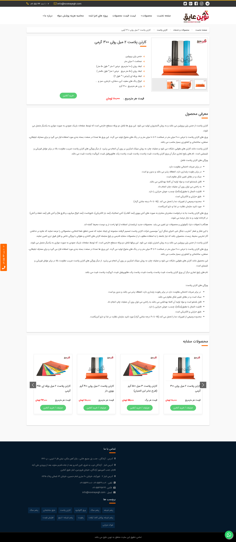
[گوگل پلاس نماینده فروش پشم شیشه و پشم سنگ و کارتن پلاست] (191, 2)
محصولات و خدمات (181, 30)
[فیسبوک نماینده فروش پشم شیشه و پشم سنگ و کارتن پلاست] (197, 2)
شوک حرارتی (108, 525)
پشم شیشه (108, 510)
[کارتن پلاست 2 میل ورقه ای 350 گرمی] (52, 368)
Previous (203, 385)
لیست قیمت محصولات (124, 16)
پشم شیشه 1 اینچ (65, 517)
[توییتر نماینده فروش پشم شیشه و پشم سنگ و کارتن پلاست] (186, 2)
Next (33, 385)
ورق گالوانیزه (80, 510)
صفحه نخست (164, 16)
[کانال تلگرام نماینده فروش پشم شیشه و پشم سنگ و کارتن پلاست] (208, 2)
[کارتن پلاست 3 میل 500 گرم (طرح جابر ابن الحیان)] (139, 368)
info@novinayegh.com (69, 4)
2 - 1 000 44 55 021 (39, 4)
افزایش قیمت (48, 517)
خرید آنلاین (68, 95)
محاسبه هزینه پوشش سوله (70, 16)
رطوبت (81, 517)
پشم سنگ (95, 510)
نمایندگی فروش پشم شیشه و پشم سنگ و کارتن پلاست (195, 16)
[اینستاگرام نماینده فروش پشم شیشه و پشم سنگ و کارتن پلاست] (202, 2)
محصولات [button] (147, 16)
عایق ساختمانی (49, 510)
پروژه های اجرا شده (98, 16)
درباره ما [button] (48, 16)
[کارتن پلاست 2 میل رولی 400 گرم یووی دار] (96, 368)
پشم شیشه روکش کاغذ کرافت (100, 517)
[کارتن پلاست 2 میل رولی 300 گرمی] (200, 84)
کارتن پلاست (162, 30)
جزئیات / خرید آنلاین (183, 408)
